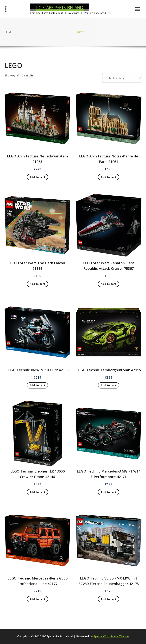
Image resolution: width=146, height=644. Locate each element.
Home (80, 32)
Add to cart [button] (37, 177)
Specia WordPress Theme (111, 636)
